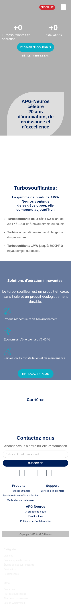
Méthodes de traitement (20, 500)
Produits (18, 485)
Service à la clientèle (52, 490)
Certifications (35, 516)
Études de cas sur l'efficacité (19, 564)
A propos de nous (35, 511)
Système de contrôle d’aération (21, 495)
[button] (63, 7)
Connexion (9, 589)
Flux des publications (15, 593)
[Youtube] (49, 472)
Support (52, 485)
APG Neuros (35, 506)
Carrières (8, 555)
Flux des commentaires (16, 598)
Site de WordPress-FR (15, 603)
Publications (10, 569)
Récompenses (11, 573)
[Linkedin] (35, 472)
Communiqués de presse (17, 560)
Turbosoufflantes (20, 490)
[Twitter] (22, 472)
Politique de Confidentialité (35, 521)
